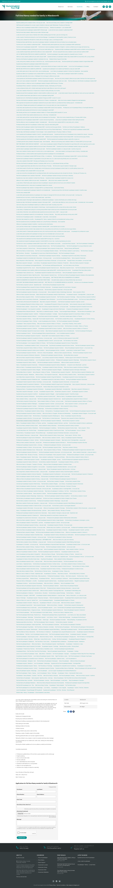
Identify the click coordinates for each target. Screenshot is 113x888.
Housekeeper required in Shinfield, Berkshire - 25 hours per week (61, 466)
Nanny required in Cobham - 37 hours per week (76, 403)
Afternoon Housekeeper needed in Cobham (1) (76, 532)
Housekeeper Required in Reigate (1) (77, 639)
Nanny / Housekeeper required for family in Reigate (28, 369)
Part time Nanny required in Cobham (70, 420)
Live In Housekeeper (42, 670)
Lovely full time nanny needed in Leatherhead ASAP (60, 30)
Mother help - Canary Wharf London (42, 639)
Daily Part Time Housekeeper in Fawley (25, 129)
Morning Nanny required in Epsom (88, 360)
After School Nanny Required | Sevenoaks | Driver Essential (50, 682)
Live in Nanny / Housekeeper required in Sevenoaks (71, 483)
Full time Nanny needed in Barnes (24, 493)
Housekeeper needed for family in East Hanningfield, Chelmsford (64, 471)
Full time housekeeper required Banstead (64, 648)
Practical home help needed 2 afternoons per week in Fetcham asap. (32, 32)
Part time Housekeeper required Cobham (84, 345)
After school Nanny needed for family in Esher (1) (77, 457)
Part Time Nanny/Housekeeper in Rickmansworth (82, 627)
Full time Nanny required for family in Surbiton (68, 425)
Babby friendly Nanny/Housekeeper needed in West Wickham (50, 294)
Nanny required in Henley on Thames (52, 449)
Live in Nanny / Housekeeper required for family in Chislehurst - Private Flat (51, 263)
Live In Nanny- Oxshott (52, 617)
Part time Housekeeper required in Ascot (82, 352)
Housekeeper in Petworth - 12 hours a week (50, 602)
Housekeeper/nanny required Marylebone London (63, 631)
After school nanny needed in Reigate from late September (72, 100)
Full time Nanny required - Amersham (64, 622)
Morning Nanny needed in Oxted (24, 415)
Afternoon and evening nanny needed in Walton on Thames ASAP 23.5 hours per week (71, 141)
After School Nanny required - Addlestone (71, 602)
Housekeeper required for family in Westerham (27, 428)
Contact (96, 6)
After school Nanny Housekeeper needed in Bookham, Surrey (30, 530)
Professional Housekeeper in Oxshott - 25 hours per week (80, 454)
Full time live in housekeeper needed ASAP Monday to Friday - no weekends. (34, 156)
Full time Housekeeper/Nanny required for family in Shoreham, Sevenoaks (33, 287)
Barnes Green (38, 619)
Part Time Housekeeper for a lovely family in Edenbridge (29, 687)
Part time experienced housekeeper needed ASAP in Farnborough (31, 30)
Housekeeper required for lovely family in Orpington (64, 287)
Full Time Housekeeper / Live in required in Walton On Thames (30, 343)
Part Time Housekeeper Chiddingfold (85, 243)
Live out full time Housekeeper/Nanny (61, 258)
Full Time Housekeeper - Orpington (61, 653)
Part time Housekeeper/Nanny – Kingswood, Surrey (28, 610)
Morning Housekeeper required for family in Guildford (28, 413)
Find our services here (21, 876)
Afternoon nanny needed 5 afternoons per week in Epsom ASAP (31, 56)
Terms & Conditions (61, 885)
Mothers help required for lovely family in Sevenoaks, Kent (53, 515)
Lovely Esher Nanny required (68, 243)
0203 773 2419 (99, 1)
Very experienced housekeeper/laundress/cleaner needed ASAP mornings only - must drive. (38, 238)
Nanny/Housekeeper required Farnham (57, 651)
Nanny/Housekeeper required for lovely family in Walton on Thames (74, 314)
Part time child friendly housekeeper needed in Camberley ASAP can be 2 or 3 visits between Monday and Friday (42, 163)
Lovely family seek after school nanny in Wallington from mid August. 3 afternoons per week (37, 76)
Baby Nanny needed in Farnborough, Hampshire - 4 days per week (31, 503)
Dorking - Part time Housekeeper (59, 639)
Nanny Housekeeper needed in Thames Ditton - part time (29, 522)
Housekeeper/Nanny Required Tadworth (25, 311)
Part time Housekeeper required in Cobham (26, 406)
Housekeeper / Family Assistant (56, 685)
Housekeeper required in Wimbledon (85, 631)
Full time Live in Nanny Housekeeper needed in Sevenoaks (29, 491)
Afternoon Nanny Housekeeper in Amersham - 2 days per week (31, 469)
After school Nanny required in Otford (25, 297)
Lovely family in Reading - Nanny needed (71, 323)
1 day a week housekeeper (84, 861)
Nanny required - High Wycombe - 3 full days (42, 678)
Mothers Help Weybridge (64, 617)
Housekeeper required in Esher (46, 391)
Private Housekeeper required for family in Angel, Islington (50, 520)
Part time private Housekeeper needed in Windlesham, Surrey (50, 532)
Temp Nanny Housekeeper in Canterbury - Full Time (57, 491)
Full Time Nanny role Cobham (70, 340)
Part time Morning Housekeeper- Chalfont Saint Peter (28, 624)
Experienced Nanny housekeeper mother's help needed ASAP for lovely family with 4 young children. (71, 56)
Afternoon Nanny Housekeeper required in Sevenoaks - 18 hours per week (33, 488)
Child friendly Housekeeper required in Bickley (49, 255)
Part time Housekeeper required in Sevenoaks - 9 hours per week (31, 292)
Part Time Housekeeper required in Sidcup (59, 634)
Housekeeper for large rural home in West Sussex (53, 309)
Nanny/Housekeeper (64, 661)
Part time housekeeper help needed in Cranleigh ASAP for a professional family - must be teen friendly (40, 187)
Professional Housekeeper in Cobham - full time (27, 440)
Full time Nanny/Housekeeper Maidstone (25, 682)
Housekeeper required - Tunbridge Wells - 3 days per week (80, 294)
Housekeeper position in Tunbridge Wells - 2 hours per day (65, 488)
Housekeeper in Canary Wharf (84, 665)
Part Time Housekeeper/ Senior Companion (44, 622)
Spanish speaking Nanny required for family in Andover (74, 398)
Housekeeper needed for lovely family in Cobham (28, 326)
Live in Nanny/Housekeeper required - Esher (43, 656)
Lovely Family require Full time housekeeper (48, 316)
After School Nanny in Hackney (50, 675)
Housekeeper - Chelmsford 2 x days (74, 644)
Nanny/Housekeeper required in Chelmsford (74, 610)
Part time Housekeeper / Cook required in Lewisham (28, 309)
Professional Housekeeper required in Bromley (52, 355)
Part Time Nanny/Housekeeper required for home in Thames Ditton (62, 343)
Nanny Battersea (20, 634)
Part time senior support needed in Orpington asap (65, 165)
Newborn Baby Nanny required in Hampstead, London (56, 386)
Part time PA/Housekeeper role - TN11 (25, 685)
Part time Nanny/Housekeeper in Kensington (47, 661)
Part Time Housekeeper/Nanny (58, 246)
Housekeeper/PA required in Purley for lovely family (56, 304)
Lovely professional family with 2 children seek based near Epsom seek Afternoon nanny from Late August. (41, 88)
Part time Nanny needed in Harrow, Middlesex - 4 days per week (31, 542)
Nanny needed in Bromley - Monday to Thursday (59, 510)
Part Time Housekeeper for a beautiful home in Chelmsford (30, 658)
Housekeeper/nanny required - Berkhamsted (26, 629)
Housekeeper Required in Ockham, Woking (85, 318)
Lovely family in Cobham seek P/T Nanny (75, 350)
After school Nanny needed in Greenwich (26, 520)
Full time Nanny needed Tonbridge (57, 593)
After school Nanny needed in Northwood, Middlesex (76, 367)
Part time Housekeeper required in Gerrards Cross (49, 398)
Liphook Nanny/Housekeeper (36, 583)
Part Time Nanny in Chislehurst (44, 631)
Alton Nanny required (71, 576)
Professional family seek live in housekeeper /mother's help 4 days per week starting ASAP (37, 124)
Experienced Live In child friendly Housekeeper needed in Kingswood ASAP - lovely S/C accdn (38, 98)
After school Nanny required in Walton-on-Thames (49, 323)
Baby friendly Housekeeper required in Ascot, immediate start (60, 331)
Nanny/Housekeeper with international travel (85, 668)
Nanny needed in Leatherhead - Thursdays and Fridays (52, 457)
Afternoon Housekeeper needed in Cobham (26, 551)
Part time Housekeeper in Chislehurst (24, 593)
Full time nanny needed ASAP (23, 192)
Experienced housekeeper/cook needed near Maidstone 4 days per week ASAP (61, 68)
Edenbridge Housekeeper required (69, 629)
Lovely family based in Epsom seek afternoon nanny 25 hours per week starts (76, 93)
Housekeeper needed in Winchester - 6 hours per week (29, 508)
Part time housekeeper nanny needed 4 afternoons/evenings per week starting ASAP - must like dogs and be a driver (43, 270)
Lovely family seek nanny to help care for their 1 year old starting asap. (32, 71)
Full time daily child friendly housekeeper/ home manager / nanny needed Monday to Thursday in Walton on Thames (43, 131)
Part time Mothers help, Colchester (24, 680)
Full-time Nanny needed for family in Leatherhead (80, 423)
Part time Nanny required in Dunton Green (67, 428)
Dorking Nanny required (39, 617)
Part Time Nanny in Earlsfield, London (44, 648)
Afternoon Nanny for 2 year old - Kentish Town (27, 600)
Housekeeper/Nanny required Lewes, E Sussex (76, 597)
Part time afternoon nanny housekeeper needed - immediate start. (31, 122)
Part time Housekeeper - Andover (41, 680)
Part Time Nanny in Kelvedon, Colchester (44, 627)
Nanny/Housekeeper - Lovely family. (59, 680)
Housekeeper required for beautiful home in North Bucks (48, 272)
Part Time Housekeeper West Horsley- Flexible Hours (28, 614)
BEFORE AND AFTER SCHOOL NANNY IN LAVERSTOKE (28, 68)
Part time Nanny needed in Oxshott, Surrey (26, 500)
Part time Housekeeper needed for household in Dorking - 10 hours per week (34, 338)
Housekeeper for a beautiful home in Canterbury (64, 665)
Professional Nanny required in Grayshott (60, 372)
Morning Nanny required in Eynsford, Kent (45, 396)
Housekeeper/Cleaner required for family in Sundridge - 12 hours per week (33, 381)
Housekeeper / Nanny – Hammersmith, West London (70, 673)
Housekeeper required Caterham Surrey (47, 580)
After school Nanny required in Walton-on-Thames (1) (75, 328)
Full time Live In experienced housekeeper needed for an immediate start (33, 190)
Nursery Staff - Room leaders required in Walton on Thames (55, 335)
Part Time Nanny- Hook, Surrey (42, 641)
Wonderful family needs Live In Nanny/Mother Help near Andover (66, 280)
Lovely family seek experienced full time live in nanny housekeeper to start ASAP (35, 110)
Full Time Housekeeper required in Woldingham (68, 321)
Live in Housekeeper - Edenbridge (42, 663)
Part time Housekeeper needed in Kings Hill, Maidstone (48, 377)
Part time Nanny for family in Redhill (81, 566)
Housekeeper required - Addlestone (76, 641)
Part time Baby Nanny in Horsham (77, 573)
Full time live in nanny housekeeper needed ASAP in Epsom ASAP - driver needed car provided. (38, 243)
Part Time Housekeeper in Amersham (50, 624)
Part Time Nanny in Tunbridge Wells (85, 636)
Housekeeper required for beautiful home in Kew (81, 306)
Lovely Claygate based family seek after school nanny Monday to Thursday (34, 165)
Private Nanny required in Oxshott (63, 391)
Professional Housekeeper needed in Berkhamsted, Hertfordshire (62, 517)
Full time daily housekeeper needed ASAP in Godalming (70, 73)
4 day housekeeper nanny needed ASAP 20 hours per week (30, 170)
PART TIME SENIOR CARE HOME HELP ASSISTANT (27, 144)
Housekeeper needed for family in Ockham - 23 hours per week (31, 481)
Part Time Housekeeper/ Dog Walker (24, 627)
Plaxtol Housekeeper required (56, 597)
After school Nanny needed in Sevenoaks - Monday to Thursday (61, 486)
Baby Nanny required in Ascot (67, 267)
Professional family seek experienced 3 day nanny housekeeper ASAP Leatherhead (61, 44)
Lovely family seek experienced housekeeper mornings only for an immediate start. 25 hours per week (40, 233)
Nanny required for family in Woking (69, 406)
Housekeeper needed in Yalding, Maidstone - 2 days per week (50, 595)
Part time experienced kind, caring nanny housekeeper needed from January (34, 185)
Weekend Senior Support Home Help (58, 59)
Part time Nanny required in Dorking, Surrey (26, 401)
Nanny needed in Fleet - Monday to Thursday (26, 454)
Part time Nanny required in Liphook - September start (28, 284)
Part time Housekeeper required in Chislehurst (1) (27, 515)
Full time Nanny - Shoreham (41, 593)
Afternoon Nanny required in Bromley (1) (70, 362)
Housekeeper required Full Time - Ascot (25, 267)
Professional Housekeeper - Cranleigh (48, 314)
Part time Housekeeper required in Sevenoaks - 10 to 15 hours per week (55, 452)
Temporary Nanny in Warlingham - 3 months (26, 580)
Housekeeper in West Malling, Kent (73, 590)
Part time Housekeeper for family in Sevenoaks (85, 534)
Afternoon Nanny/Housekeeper (77, 661)
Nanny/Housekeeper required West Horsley (79, 578)
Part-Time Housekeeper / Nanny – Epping (26, 673)
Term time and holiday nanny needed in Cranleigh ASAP (59, 22)
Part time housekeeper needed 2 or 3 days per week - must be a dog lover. (63, 148)
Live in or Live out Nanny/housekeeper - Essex (27, 653)
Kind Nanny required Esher (22, 578)
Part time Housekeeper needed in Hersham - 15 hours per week (60, 547)
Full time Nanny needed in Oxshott (79, 496)
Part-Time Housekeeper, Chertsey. (67, 675)
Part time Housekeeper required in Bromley (77, 442)
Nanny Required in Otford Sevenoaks (25, 260)
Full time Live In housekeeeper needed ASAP (26, 47)
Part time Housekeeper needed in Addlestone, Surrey (59, 493)
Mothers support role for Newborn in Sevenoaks (76, 357)
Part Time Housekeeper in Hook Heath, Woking (41, 612)
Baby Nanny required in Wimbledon (48, 301)
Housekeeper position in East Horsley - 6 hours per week (29, 549)
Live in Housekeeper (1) (71, 658)
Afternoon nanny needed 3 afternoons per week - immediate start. (31, 180)
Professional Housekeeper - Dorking (56, 576)
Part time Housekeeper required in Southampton (48, 362)
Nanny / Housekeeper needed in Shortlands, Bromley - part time (31, 510)
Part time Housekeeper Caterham (51, 585)
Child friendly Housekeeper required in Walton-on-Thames (78, 401)
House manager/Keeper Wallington (68, 311)
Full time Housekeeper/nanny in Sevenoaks (26, 607)
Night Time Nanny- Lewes (61, 656)
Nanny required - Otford (84, 428)
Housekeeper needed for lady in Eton (70, 551)
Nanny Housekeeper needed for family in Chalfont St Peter (30, 556)
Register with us (107, 1)
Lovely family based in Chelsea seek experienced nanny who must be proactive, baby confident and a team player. (43, 231)
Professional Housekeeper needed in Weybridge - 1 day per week (52, 500)
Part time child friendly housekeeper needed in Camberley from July (32, 59)
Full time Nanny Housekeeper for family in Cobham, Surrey (46, 563)
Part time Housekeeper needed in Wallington (26, 403)
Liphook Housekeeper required (45, 607)
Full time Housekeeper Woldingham (83, 331)
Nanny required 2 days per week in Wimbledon (81, 304)
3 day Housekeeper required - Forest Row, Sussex (67, 394)
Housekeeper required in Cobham (80, 391)
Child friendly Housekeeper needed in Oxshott (48, 406)
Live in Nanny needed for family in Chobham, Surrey (73, 563)
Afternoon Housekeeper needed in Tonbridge (54, 508)
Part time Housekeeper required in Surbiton (54, 347)
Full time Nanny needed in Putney (78, 491)
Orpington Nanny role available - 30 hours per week (79, 260)
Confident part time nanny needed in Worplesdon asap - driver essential (33, 141)
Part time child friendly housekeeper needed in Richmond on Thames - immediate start (36, 100)
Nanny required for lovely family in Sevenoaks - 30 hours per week (50, 260)
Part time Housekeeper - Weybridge (24, 617)
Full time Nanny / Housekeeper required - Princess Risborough (30, 432)
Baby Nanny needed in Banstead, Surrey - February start (29, 449)
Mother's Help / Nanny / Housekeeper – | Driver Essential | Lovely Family (33, 692)
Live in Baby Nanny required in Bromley (25, 377)
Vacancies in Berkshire (43, 872)
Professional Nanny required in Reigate (25, 532)
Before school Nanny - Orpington (55, 605)
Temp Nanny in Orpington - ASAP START (25, 595)
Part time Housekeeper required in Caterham (26, 328)
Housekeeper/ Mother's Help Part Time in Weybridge (82, 653)
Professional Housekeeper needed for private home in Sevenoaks (31, 513)
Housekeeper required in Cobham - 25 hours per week (51, 403)
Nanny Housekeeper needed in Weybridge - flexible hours (29, 496)
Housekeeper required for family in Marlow (26, 362)
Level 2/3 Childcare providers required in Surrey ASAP (65, 338)
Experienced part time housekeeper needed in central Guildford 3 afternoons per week (36, 93)
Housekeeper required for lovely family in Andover (53, 379)
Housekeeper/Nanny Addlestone (58, 641)
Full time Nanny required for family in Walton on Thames (29, 347)
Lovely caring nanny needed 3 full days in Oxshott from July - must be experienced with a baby (38, 61)
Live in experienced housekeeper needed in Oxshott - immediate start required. (34, 134)
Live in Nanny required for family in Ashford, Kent (27, 590)
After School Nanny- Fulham (46, 636)
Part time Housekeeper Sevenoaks (86, 629)
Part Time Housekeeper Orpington (67, 253)
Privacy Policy (52, 885)
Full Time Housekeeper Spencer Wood (84, 267)
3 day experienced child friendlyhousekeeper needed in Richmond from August (34, 78)
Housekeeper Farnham (44, 578)
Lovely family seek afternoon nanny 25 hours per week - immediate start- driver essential (72, 202)
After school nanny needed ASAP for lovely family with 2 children (63, 122)
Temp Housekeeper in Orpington (76, 680)
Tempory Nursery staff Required (71, 248)
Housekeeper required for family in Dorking (50, 568)
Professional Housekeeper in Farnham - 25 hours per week (57, 445)
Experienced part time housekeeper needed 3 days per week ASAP (72, 146)
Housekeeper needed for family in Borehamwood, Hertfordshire (59, 534)
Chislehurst (77, 593)
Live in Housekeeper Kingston (46, 600)
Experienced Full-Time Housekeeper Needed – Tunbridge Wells (66, 663)
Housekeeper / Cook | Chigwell (58, 687)
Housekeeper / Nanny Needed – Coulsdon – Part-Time (29, 675)
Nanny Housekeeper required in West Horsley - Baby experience (31, 576)
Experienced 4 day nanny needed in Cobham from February (30, 178)
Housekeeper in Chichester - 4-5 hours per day (27, 544)
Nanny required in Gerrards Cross (49, 275)
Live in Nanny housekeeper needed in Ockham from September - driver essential (69, 71)
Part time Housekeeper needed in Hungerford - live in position (30, 466)
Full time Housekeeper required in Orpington (50, 440)
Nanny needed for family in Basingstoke (63, 559)
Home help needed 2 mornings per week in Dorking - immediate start (72, 151)
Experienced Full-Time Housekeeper (86, 857)
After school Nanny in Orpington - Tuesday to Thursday (29, 464)
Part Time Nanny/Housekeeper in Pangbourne (65, 636)
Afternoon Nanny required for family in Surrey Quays (52, 435)
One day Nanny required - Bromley (24, 639)
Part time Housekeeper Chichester (58, 619)
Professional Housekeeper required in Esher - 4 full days (29, 445)
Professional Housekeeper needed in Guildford (82, 527)
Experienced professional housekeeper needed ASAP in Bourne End (32, 64)
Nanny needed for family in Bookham (47, 425)
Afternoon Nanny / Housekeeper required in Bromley (28, 367)
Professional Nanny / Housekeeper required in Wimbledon (30, 389)
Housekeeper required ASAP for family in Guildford (50, 328)
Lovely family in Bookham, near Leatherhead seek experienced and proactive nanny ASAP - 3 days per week (41, 212)
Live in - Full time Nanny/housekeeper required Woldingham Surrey (69, 607)
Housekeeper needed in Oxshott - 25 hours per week (50, 340)
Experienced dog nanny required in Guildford (27, 394)
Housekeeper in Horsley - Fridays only (61, 571)
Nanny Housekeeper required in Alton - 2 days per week (29, 561)
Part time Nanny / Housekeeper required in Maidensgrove (46, 415)
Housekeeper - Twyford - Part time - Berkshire (78, 687)
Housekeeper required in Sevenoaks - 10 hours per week (65, 381)
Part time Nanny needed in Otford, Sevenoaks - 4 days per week (81, 508)
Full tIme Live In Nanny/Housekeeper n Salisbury (74, 127)
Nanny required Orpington (40, 605)
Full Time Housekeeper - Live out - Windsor (75, 430)
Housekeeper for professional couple (80, 231)
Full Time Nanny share (70, 685)
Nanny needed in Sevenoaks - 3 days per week (27, 435)
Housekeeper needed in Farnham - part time (57, 423)
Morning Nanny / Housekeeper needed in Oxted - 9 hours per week (32, 345)
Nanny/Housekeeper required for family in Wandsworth (29, 386)
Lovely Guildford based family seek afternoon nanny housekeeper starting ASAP (35, 95)
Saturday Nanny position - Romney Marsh (69, 646)
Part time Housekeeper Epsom (23, 644)
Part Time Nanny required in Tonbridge (66, 297)
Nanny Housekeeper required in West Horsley (54, 549)
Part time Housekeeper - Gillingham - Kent (26, 661)
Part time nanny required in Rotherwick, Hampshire (28, 355)
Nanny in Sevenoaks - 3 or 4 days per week (76, 595)
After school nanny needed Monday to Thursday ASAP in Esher (71, 117)
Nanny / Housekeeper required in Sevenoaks (26, 364)
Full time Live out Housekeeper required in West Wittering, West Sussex (63, 542)
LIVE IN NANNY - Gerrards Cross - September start (56, 556)
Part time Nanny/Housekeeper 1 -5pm (86, 311)
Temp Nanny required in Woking (23, 318)
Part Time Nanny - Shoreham (23, 253)
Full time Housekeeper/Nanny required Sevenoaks (43, 333)
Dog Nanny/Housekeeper (47, 559)
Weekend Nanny (34, 578)
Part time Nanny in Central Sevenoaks (51, 418)
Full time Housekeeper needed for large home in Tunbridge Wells (56, 384)
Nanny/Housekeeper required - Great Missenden (53, 644)
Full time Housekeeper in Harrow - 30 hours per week (81, 556)
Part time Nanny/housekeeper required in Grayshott (28, 335)
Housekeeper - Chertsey (72, 651)
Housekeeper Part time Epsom (79, 617)
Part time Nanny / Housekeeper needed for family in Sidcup (30, 411)
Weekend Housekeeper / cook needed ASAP (60, 27)
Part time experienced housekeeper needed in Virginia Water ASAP (77, 61)
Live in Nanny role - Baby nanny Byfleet (77, 614)
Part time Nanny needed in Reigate (49, 483)
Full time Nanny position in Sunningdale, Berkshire (63, 505)
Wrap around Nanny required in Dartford (86, 297)
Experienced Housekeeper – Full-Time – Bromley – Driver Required (58, 690)
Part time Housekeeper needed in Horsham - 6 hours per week (30, 527)
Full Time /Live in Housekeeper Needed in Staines (46, 250)
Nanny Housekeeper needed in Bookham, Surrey (27, 568)
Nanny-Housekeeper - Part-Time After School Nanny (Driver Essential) (70, 678)
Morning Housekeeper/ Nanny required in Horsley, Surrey (50, 248)
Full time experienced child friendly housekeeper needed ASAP (31, 139)
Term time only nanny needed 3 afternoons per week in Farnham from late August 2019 (75, 78)
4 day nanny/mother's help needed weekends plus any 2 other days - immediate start (36, 115)
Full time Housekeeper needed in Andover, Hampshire (28, 474)
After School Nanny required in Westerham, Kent (83, 372)
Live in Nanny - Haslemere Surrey (24, 563)
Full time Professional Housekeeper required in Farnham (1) (75, 459)
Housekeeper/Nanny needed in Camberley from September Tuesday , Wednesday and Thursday (38, 85)
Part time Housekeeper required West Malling (49, 629)
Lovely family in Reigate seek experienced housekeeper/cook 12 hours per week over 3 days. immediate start (41, 105)
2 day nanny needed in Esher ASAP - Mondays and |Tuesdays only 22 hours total (35, 161)
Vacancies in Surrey (42, 867)
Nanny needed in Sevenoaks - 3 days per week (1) (84, 452)
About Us (60, 6)
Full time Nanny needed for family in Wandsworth (27, 420)
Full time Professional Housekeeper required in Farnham (82, 411)
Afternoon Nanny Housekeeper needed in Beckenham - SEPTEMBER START (33, 539)
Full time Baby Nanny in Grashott (24, 372)
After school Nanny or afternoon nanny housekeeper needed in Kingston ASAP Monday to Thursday (39, 83)
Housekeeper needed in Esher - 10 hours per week (78, 544)
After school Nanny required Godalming (53, 561)
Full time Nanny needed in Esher (72, 481)
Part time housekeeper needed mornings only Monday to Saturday (57, 175)
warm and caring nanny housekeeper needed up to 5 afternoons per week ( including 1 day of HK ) (39, 204)
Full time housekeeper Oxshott (23, 333)
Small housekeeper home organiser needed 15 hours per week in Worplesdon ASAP (35, 146)
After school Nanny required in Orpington (79, 263)
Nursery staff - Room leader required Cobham (43, 318)
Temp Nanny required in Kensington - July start (27, 391)
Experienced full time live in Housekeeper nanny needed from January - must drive (74, 134)
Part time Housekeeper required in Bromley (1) (27, 452)
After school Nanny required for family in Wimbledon (28, 357)
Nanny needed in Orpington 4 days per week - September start (63, 513)
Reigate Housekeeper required (82, 580)
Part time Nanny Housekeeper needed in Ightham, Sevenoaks (55, 476)
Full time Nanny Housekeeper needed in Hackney (56, 408)
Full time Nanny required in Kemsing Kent (73, 605)
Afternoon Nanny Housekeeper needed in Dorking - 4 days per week (32, 479)
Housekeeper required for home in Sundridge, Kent (74, 377)
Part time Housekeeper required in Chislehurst (82, 474)
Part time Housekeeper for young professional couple (79, 246)
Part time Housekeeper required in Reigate (51, 369)
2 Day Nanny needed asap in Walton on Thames (70, 316)
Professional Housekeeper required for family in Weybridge (30, 408)
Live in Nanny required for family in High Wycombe (28, 275)
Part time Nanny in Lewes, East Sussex (25, 619)
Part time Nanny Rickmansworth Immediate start (27, 301)
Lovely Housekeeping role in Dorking (46, 321)
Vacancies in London (43, 865)
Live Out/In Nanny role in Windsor (71, 265)
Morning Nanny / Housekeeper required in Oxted (57, 411)
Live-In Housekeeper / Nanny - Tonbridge (46, 673)
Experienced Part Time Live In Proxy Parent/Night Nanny (49, 129)
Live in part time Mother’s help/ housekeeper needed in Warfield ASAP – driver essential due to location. (40, 226)
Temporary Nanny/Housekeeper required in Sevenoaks (29, 585)
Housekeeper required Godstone (65, 580)
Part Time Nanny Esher (21, 246)
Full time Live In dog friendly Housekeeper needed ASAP (76, 129)
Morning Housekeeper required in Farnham (26, 352)
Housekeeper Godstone (22, 583)
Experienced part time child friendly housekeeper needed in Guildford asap (69, 190)
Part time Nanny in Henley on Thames (65, 554)
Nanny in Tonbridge (21, 597)
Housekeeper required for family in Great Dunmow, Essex (51, 430)
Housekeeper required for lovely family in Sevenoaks (74, 255)
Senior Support (41, 862)
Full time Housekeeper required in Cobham (26, 340)
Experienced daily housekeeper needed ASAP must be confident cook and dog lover (75, 49)
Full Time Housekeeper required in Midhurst (26, 316)
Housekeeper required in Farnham (24, 656)
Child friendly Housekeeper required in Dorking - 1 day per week (31, 525)
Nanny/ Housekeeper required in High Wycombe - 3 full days (61, 469)
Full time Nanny (70, 593)
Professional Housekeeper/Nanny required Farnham (54, 614)
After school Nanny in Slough (48, 554)
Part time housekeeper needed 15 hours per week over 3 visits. (52, 81)
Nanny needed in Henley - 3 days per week (26, 398)
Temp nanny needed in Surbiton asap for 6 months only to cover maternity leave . (35, 151)
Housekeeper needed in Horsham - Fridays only (27, 602)
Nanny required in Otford (79, 292)
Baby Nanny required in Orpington (24, 263)
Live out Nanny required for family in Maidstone (53, 357)
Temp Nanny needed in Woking (70, 447)
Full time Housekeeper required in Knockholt (45, 297)
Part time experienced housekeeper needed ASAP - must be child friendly (70, 156)
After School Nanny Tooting (41, 685)
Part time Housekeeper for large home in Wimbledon (28, 437)
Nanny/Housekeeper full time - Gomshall (55, 350)
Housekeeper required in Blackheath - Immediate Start (57, 389)
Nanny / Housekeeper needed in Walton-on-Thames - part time (31, 423)
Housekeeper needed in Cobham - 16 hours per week (28, 447)
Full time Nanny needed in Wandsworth (48, 462)
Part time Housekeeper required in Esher (52, 447)
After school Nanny (36, 644)
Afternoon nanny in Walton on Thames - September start (29, 573)
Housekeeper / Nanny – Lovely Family (86, 864)
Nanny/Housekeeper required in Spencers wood (47, 267)
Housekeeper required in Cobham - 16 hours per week (56, 522)
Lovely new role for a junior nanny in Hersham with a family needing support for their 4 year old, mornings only (41, 34)
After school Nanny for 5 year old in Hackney (63, 539)
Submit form (21, 837)
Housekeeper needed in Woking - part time (68, 462)
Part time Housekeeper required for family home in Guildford (30, 350)
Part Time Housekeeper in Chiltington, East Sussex (80, 656)
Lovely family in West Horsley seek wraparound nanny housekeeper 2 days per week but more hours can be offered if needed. (45, 182)
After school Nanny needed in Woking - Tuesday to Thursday (30, 547)
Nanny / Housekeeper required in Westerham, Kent (28, 379)
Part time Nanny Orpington (87, 250)
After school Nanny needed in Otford (67, 374)
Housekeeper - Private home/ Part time (25, 648)
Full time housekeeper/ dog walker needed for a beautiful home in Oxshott (64, 54)
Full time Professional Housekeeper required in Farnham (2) (63, 479)
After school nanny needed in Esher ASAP (58, 180)
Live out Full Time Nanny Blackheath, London (67, 299)
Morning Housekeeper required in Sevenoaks (76, 379)
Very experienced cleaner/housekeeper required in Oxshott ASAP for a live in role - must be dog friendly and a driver (43, 241)
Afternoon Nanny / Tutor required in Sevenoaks (46, 374)
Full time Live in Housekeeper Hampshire (83, 282)
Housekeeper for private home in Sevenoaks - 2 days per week (31, 517)
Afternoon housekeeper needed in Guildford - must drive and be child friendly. (34, 224)
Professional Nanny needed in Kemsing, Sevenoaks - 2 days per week (63, 588)
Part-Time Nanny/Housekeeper (62, 627)
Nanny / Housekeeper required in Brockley (71, 415)
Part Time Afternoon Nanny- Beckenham (25, 631)
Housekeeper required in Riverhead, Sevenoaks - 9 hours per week (62, 432)
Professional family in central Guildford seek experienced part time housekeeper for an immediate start (40, 153)
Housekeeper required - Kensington (78, 634)
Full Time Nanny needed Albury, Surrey (64, 318)
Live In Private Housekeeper (22, 612)
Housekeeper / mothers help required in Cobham (27, 459)
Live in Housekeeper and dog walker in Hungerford (28, 554)
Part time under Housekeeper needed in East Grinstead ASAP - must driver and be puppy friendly (38, 127)
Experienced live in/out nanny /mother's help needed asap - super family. (33, 197)
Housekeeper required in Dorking (46, 668)
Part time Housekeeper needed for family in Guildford (57, 496)
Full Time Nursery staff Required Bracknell (52, 265)
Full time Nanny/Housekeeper (23, 678)
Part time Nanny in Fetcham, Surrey (43, 571)
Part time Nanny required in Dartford (86, 374)
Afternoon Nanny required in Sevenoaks (25, 294)
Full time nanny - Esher (82, 576)
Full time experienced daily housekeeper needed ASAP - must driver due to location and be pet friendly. (40, 236)
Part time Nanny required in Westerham (25, 360)
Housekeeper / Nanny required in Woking (26, 323)
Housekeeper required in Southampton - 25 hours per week (56, 474)
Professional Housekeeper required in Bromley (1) (54, 442)
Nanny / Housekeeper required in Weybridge (71, 437)
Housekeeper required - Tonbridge (50, 646)
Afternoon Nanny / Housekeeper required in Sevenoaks (70, 396)
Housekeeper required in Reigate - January (51, 459)
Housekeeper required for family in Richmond (26, 462)
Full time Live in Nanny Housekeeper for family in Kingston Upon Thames (60, 498)
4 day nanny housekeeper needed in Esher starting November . (70, 119)
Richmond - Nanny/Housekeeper (45, 352)
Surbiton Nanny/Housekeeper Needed (69, 585)
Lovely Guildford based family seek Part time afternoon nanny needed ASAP (34, 51)
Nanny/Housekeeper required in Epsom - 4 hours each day (79, 347)
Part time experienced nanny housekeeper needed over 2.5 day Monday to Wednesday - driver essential (40, 221)
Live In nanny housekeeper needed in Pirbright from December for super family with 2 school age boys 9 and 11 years (67, 144)
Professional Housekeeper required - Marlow (26, 665)
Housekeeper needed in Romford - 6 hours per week (28, 418)
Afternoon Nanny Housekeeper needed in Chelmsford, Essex (57, 464)
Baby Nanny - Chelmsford (45, 653)
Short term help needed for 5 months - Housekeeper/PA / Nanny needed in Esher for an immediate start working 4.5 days (44, 219)
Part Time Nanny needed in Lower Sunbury (69, 250)
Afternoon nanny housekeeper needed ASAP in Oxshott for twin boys (32, 27)
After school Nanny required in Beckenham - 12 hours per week (53, 306)
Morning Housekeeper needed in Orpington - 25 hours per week (31, 537)
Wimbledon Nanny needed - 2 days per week (27, 306)
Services (70, 6)
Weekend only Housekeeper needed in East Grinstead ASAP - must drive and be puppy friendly (67, 136)
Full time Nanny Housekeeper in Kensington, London (77, 520)
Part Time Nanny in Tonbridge (45, 665)
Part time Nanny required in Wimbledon (25, 396)
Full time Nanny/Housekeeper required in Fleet (53, 284)
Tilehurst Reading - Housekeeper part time (77, 619)
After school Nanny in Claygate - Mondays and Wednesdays (57, 413)
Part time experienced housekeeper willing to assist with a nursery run (63, 139)
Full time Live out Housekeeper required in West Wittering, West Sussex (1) (66, 503)
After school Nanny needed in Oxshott (51, 437)
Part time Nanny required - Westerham (25, 374)
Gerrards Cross (78, 554)
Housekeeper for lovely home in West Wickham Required (44, 253)
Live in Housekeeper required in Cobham (45, 360)
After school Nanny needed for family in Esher (27, 425)
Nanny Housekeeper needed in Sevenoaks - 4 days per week (30, 486)
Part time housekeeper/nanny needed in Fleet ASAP (28, 175)
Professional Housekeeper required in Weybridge (67, 360)
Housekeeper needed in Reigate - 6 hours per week (84, 413)
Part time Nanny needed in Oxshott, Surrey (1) (60, 566)
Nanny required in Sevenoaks (78, 258)
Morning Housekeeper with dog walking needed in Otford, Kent (31, 588)
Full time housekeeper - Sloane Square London (27, 636)
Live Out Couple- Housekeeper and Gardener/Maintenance (62, 670)
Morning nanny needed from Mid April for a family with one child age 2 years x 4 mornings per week (39, 39)
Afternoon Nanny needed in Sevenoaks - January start (29, 442)
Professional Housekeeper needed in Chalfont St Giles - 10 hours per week (33, 505)
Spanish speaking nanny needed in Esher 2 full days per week (30, 22)
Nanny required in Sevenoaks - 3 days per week (83, 384)
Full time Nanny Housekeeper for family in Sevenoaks (59, 537)
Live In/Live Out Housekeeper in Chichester (79, 66)
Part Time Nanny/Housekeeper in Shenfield (71, 624)
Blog (88, 6)
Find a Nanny (41, 860)
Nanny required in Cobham (39, 493)
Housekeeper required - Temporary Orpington (37, 597)
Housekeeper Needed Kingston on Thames (64, 600)
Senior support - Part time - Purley (73, 435)
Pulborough (45, 619)
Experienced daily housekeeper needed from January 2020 (59, 178)
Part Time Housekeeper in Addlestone (25, 641)
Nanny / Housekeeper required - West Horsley (27, 457)
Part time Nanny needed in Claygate (55, 481)
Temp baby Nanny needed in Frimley (24, 571)
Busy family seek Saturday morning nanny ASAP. (66, 214)
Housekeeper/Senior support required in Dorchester (28, 646)
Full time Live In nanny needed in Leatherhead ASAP (28, 44)
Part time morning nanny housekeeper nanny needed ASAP (30, 136)
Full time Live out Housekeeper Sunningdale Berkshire (28, 265)
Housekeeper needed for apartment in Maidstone (27, 384)
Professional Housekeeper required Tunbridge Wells (77, 682)
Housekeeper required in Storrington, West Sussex (74, 369)
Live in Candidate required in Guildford (66, 333)
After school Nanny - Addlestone (51, 583)
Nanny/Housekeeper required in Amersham (73, 272)
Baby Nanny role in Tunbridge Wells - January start (73, 440)
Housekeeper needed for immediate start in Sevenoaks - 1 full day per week (34, 258)
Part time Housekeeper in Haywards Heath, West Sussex (52, 544)
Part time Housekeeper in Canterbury (47, 428)
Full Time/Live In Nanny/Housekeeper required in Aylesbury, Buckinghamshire (76, 275)
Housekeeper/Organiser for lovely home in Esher (52, 326)
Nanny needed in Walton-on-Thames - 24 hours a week (50, 401)
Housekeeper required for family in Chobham (56, 530)
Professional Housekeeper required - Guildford (27, 314)
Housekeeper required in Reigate (46, 394)
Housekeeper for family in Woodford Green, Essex (27, 559)
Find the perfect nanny (54, 848)
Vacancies (80, 6)
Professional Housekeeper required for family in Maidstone (52, 364)
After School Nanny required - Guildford (85, 675)
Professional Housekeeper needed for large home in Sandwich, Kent (78, 449)
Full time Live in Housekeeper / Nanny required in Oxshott (52, 454)
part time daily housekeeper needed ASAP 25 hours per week (30, 148)
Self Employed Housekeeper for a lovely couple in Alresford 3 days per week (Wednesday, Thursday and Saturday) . (43, 25)
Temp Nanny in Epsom (63, 573)
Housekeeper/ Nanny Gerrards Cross (25, 272)
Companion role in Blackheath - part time (76, 364)
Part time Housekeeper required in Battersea (51, 420)
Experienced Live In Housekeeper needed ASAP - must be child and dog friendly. (35, 119)
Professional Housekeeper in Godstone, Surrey (72, 568)
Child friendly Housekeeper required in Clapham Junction (71, 301)
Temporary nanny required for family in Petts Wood (73, 418)
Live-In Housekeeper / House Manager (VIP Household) (29, 690)
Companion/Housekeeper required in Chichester (77, 309)
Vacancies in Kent (42, 869)
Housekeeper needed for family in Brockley (52, 367)
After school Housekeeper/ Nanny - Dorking (26, 321)
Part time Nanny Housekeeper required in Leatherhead (29, 498)
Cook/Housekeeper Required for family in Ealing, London (29, 304)
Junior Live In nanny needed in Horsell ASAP (26, 81)
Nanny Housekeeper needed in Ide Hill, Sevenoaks (28, 476)
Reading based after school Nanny (24, 622)
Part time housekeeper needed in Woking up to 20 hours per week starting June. (35, 49)
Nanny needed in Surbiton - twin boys (75, 549)
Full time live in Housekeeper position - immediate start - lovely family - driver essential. (36, 216)
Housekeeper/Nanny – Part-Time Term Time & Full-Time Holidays (31, 651)
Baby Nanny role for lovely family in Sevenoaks (27, 299)
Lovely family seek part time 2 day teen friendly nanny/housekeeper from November (36, 117)
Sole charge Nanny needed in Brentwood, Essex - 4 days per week (31, 471)
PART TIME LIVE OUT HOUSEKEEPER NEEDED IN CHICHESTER (59, 282)
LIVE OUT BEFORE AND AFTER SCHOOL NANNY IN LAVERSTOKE (31, 54)
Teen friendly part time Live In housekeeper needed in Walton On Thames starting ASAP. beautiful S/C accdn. (41, 112)
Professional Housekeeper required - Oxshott (26, 668)
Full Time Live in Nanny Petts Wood (87, 299)
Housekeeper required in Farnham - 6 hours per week (59, 525)
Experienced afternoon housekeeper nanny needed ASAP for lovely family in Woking (36, 73)
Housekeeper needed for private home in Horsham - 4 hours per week (32, 566)
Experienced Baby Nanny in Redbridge (64, 668)
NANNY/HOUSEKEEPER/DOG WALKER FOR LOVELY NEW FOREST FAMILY (33, 280)
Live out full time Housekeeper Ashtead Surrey (39, 246)
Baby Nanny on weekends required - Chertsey (47, 311)
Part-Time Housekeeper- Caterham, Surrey (54, 658)
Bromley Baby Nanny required (71, 355)
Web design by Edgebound (72, 885)
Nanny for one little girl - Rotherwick (59, 578)
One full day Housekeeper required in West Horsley (28, 483)
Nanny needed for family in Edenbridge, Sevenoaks (60, 292)
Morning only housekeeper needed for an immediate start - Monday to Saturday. (35, 214)
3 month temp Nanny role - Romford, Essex (26, 430)
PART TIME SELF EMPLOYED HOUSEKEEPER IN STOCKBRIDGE (65, 277)
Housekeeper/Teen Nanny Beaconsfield (81, 270)
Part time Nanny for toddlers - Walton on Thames (76, 326)
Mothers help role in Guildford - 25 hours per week (58, 527)
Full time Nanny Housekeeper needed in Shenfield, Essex (29, 534)
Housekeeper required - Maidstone (24, 663)
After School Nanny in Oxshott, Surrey (25, 250)
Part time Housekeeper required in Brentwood (52, 610)
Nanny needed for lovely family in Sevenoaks (26, 255)
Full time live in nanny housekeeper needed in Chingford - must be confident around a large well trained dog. (63, 47)
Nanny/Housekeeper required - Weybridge (26, 670)
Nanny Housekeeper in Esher (67, 583)
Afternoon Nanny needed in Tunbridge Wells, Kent (51, 590)
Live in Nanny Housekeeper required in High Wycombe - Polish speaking (33, 277)
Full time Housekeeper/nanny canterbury (73, 561)
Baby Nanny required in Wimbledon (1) (80, 389)
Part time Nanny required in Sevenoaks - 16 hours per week (58, 289)
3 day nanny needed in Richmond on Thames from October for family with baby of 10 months (38, 90)
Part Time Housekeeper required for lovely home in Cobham (30, 331)
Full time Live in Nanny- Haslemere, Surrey (63, 612)
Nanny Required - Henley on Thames (41, 372)
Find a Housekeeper (42, 857)
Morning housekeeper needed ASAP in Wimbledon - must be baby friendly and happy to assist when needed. (41, 66)
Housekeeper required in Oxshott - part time (79, 530)
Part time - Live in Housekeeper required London (37, 634)
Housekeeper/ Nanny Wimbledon (47, 299)
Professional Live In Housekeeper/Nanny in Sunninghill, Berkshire (78, 107)
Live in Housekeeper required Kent (24, 605)
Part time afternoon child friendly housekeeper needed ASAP (82, 81)
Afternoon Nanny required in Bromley (63, 352)
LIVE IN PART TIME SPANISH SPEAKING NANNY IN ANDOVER (30, 282)
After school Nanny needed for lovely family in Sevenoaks (29, 289)
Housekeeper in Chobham (50, 573)
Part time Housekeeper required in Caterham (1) (49, 551)
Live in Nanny (47, 687)
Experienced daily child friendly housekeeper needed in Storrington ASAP (33, 202)
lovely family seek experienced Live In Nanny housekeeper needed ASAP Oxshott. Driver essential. (39, 107)
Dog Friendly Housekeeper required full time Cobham (61, 345)
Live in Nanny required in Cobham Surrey (25, 248)
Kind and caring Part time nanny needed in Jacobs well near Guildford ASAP (70, 51)
